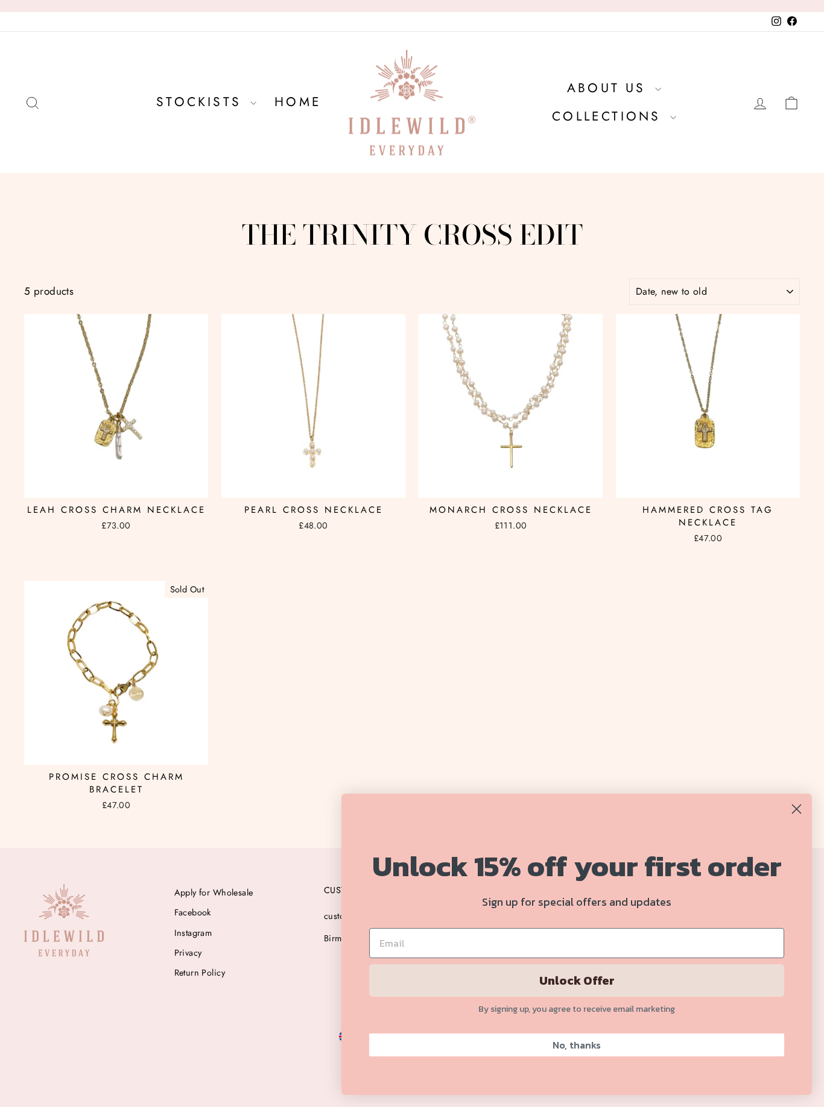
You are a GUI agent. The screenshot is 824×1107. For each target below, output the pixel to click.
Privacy (188, 953)
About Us (609, 88)
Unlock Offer (577, 980)
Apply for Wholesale (213, 892)
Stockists (201, 102)
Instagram (193, 933)
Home (298, 102)
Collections (609, 116)
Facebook (192, 912)
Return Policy (200, 973)
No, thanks (577, 1045)
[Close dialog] (796, 809)
